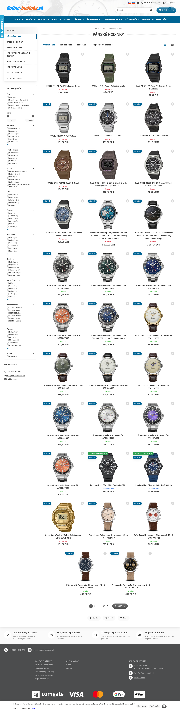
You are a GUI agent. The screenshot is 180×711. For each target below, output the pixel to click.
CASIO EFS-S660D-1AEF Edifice (108, 136)
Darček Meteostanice (18, 100)
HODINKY (42, 19)
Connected (14, 179)
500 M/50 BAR (15, 315)
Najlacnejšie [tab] (66, 45)
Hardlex (13, 205)
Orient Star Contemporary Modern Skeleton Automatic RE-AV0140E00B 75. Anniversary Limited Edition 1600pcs (108, 236)
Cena (9, 113)
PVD (11, 224)
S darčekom (15, 108)
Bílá (11, 283)
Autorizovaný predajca (24, 632)
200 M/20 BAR (16, 310)
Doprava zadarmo (154, 632)
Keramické (13, 221)
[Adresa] (131, 666)
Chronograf (14, 270)
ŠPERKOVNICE (93, 19)
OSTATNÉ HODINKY (15, 78)
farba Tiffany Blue (16, 102)
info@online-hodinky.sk (15, 375)
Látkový (13, 251)
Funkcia (10, 329)
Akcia (12, 97)
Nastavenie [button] (142, 706)
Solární (13, 177)
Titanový (13, 245)
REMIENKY (146, 19)
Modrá (13, 288)
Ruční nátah (14, 182)
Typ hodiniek (12, 150)
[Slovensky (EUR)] (134, 3)
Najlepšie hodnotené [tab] (103, 45)
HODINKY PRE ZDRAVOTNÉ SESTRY (18, 54)
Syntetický (13, 248)
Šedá (12, 296)
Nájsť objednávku (42, 679)
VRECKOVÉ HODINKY (16, 62)
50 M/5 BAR (15, 318)
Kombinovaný (15, 267)
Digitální (13, 264)
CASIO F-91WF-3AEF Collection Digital (108, 86)
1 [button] (91, 606)
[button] (173, 10)
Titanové (13, 216)
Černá (13, 286)
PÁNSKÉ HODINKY (14, 36)
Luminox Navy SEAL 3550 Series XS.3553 (153, 485)
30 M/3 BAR (15, 321)
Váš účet (169, 3)
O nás (68, 665)
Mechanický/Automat (18, 171)
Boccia (13, 131)
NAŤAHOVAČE (131, 19)
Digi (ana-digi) (15, 275)
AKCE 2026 (18, 19)
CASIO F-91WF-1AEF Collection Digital (63, 86)
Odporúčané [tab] (49, 45)
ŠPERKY (78, 19)
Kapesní (13, 163)
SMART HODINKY (14, 73)
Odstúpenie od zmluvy (44, 675)
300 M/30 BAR (15, 313)
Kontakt (69, 668)
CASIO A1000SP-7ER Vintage (63, 136)
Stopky (13, 335)
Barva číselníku (13, 280)
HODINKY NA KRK (14, 67)
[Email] (138, 3)
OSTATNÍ (160, 19)
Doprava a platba (42, 668)
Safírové (13, 194)
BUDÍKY (66, 19)
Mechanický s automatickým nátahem (19, 186)
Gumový (13, 243)
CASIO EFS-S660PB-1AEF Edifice (153, 136)
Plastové (13, 197)
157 (103, 606)
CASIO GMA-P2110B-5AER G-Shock (63, 183)
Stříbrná (13, 291)
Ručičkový (14, 262)
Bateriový (14, 174)
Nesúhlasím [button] (154, 706)
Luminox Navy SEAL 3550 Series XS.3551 (108, 485)
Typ (8, 94)
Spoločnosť (72, 661)
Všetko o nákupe (43, 661)
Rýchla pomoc (12, 379)
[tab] (165, 44)
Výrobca (10, 125)
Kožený (13, 240)
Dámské (13, 155)
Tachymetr (13, 343)
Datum (13, 332)
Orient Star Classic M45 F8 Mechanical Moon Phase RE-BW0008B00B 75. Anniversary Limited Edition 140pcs (153, 236)
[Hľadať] (151, 10)
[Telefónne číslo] (6, 650)
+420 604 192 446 (13, 372)
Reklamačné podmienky (44, 672)
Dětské (12, 161)
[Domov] (25, 8)
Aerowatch (14, 128)
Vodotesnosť (12, 305)
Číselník (10, 259)
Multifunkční (15, 273)
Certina (13, 142)
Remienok (11, 234)
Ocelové (13, 213)
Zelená (13, 294)
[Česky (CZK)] (130, 3)
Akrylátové (14, 200)
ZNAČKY (30, 19)
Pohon (9, 168)
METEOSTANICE (112, 19)
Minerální (14, 203)
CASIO (13, 139)
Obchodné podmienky (44, 665)
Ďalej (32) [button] (118, 606)
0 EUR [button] (166, 10)
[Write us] (131, 678)
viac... (9, 145)
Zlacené (13, 226)
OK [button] (164, 706)
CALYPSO (14, 134)
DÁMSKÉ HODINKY (15, 42)
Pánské (14, 153)
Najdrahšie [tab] (82, 45)
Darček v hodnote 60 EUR (19, 105)
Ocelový (13, 238)
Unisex (13, 158)
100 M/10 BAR (16, 307)
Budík (13, 337)
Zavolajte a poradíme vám (114, 632)
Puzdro (10, 210)
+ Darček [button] (47, 104)
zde (33, 708)
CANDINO (14, 136)
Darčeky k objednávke (68, 632)
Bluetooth (14, 340)
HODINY (55, 19)
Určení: (10, 353)
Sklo (8, 192)
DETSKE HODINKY (14, 47)
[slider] (8, 116)
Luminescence (15, 345)
